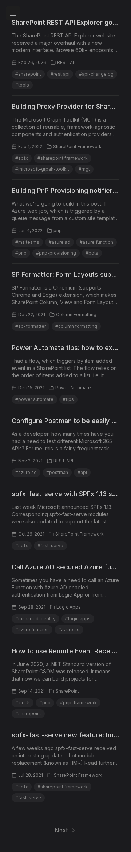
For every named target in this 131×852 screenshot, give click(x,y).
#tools (22, 85)
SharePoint (67, 691)
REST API (67, 62)
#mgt (84, 169)
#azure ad (59, 242)
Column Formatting (76, 314)
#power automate (34, 399)
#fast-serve (50, 545)
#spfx (21, 158)
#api (82, 472)
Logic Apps (68, 607)
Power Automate (73, 387)
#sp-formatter (30, 326)
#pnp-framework (78, 702)
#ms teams (27, 242)
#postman (57, 472)
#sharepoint (28, 74)
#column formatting (76, 326)
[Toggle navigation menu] (13, 13)
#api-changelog (96, 74)
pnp (57, 230)
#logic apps (78, 618)
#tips (68, 399)
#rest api (60, 74)
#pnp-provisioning (56, 253)
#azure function (96, 242)
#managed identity (35, 618)
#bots (92, 253)
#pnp (21, 253)
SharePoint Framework (77, 146)
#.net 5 (22, 702)
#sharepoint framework (62, 158)
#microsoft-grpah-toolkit (42, 169)
